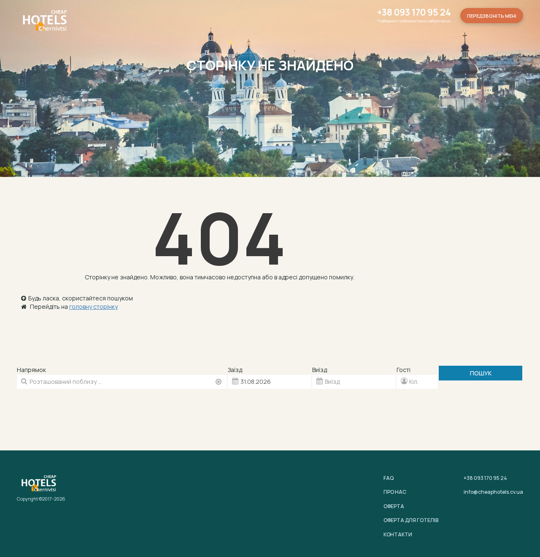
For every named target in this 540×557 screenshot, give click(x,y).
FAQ (388, 478)
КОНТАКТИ (397, 534)
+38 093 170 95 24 (414, 12)
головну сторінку (93, 307)
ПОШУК (480, 373)
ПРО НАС (394, 491)
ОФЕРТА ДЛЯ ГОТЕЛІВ (410, 520)
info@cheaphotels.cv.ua (493, 491)
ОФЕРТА (393, 506)
